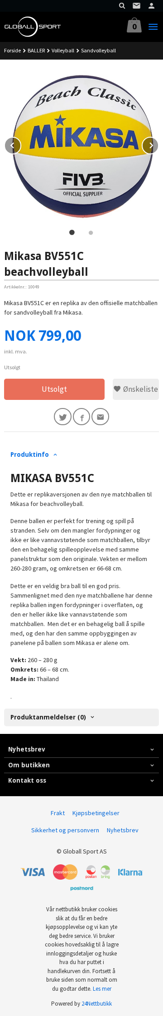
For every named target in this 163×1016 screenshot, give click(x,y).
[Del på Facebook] (82, 417)
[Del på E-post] (100, 417)
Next (158, 144)
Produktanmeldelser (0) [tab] (48, 717)
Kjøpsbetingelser (96, 813)
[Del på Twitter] (63, 417)
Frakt (58, 813)
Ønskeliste (139, 389)
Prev (20, 144)
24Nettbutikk (97, 1003)
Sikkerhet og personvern (65, 830)
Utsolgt (54, 389)
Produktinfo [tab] (29, 454)
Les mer (102, 989)
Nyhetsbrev (123, 830)
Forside (12, 50)
